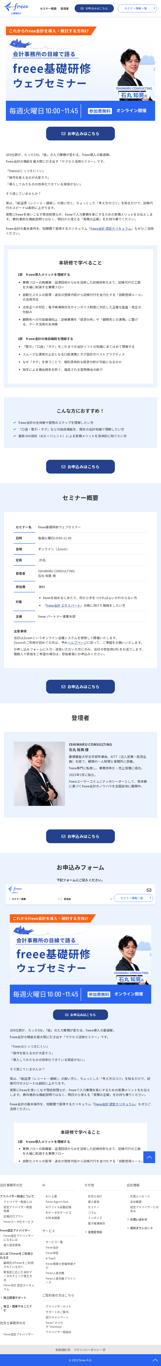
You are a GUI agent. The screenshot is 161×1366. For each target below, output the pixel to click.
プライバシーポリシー (88, 1350)
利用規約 (61, 1350)
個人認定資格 (12, 1245)
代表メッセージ (140, 1196)
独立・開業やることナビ (18, 1308)
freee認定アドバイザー (19, 1334)
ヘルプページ (77, 642)
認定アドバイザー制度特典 (18, 1209)
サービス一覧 (54, 1242)
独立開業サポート (15, 1297)
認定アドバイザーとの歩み (144, 1209)
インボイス (95, 1218)
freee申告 (52, 1253)
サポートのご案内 (57, 1312)
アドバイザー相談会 (58, 1332)
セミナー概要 (48, 8)
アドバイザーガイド (58, 1306)
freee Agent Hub (57, 1202)
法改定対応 (95, 1232)
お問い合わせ (138, 1219)
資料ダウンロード (141, 1228)
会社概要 (136, 1202)
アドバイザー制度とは (18, 1202)
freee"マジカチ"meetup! (54, 1324)
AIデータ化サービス (58, 1212)
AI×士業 (51, 1196)
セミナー (93, 1207)
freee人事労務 (55, 1273)
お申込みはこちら (96, 8)
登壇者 (64, 8)
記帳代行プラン (14, 1216)
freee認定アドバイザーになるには (19, 1237)
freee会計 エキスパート (63, 605)
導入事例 (93, 1202)
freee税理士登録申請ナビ (61, 1266)
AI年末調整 (53, 1218)
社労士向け (95, 1196)
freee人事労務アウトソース (61, 1280)
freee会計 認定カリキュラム (111, 228)
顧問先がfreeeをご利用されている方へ (19, 1265)
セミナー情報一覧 (135, 8)
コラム (92, 1212)
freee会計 (52, 1247)
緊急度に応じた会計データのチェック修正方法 (18, 1276)
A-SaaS (50, 1258)
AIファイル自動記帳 (58, 1207)
